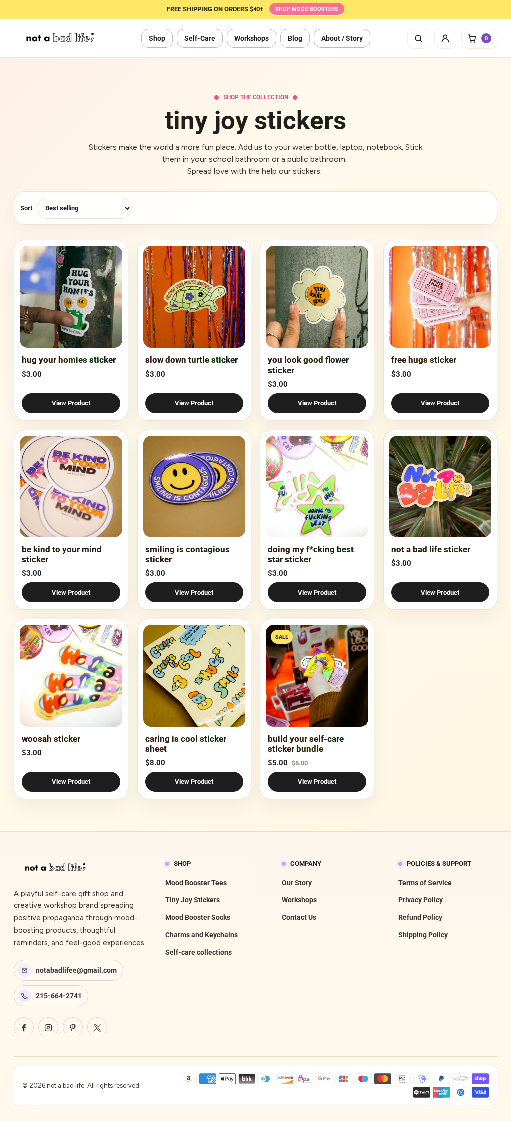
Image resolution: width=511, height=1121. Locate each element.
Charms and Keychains (201, 935)
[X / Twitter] (97, 1027)
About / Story (342, 38)
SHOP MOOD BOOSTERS (306, 9)
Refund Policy (420, 917)
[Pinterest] (73, 1027)
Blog (295, 38)
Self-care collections (198, 952)
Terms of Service (425, 883)
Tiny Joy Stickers (192, 900)
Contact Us (299, 917)
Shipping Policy (423, 935)
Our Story (297, 883)
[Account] (445, 38)
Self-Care (199, 38)
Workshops (251, 38)
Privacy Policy (420, 900)
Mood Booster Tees (196, 883)
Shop (157, 38)
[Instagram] (48, 1027)
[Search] (418, 38)
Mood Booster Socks (197, 917)
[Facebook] (24, 1027)
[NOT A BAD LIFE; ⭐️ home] (61, 38)
